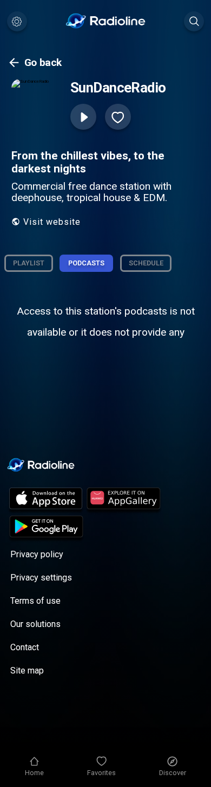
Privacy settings (41, 577)
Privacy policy (36, 554)
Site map (27, 670)
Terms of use (35, 601)
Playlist (28, 263)
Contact (24, 647)
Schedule (146, 263)
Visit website (52, 222)
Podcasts (86, 263)
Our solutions (35, 624)
